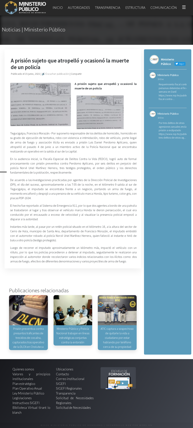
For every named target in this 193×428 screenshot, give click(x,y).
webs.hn (145, 425)
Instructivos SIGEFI (26, 403)
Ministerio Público (168, 75)
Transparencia (107, 8)
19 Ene (161, 79)
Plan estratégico (24, 384)
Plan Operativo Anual (27, 388)
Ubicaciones (64, 369)
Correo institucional (70, 379)
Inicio (58, 8)
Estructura (135, 8)
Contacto (62, 374)
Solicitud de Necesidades (73, 408)
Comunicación (163, 8)
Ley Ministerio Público (28, 393)
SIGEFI (61, 384)
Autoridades (79, 8)
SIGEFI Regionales (69, 388)
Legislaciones (22, 398)
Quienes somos (23, 369)
